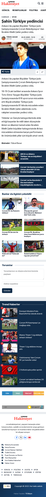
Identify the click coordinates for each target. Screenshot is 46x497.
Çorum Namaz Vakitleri (13, 450)
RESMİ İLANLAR (19, 10)
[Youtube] (29, 438)
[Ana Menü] (42, 4)
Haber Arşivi (9, 463)
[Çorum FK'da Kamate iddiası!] (12, 203)
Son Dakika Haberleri (13, 460)
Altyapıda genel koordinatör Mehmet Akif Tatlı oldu (33, 213)
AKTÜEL (7, 475)
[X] (21, 438)
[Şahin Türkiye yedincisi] (23, 55)
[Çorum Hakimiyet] (10, 3)
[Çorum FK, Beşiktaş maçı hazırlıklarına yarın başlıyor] (34, 225)
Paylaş (7, 72)
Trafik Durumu (10, 452)
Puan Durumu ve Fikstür (14, 455)
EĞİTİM (38, 472)
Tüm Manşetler (10, 458)
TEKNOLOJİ (17, 475)
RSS (8, 486)
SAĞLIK (18, 472)
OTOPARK (28, 472)
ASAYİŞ (27, 470)
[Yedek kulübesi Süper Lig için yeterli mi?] (34, 246)
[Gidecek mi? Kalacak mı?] (12, 246)
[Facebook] (17, 438)
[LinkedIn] (25, 438)
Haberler (5, 17)
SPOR (14, 17)
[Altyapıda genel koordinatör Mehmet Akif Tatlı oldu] (34, 203)
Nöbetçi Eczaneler (12, 445)
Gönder (7, 291)
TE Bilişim (28, 494)
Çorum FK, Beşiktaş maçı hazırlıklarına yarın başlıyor (34, 234)
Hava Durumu (10, 447)
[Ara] (39, 4)
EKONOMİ (7, 472)
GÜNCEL (6, 10)
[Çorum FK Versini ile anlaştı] (12, 225)
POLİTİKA (33, 10)
